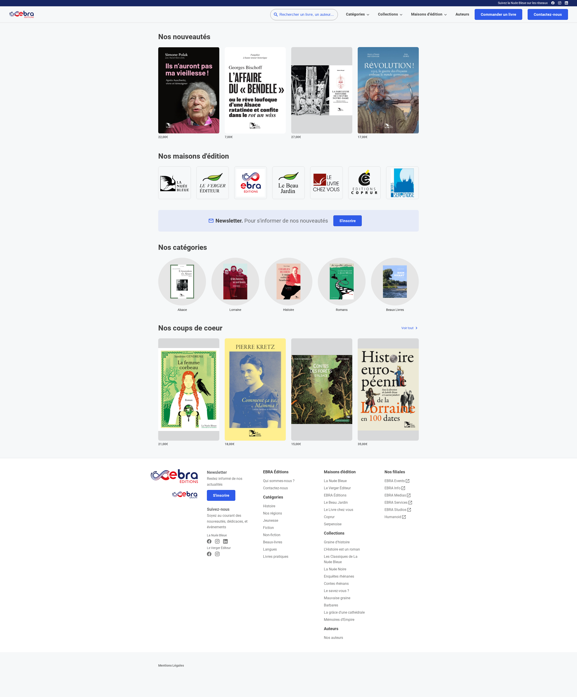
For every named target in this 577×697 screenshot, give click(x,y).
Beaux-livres (272, 542)
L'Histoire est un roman (342, 549)
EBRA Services (396, 502)
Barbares (331, 605)
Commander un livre (498, 14)
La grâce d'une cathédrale (344, 612)
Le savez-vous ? (336, 591)
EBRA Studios (395, 510)
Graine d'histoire (337, 542)
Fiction (268, 528)
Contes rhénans (336, 583)
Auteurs (462, 14)
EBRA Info (393, 488)
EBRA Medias (395, 495)
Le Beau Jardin (336, 502)
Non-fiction (271, 535)
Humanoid (393, 517)
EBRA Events (395, 481)
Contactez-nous (548, 14)
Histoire (269, 506)
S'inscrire (347, 221)
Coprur (329, 517)
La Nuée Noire (335, 569)
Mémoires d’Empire (339, 619)
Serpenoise (332, 524)
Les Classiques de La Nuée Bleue (340, 559)
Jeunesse (270, 520)
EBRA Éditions (335, 495)
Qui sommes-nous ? (279, 481)
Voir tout (407, 328)
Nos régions (272, 513)
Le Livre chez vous (338, 510)
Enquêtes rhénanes (339, 576)
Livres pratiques (275, 556)
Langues (270, 549)
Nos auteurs (333, 638)
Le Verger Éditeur (337, 488)
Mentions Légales (171, 665)
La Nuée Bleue (335, 481)
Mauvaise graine (337, 598)
